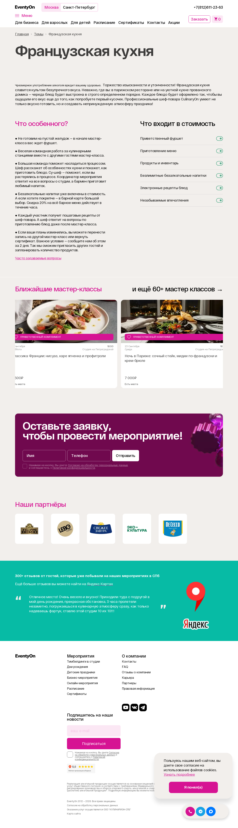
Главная (22, 34)
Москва (51, 7)
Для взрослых (55, 22)
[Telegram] (143, 707)
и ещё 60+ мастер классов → (177, 289)
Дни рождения (77, 666)
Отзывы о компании (136, 672)
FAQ (125, 666)
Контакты (156, 22)
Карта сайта (74, 814)
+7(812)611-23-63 (208, 7)
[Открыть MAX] (211, 811)
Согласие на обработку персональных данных (98, 465)
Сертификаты (131, 22)
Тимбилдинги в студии (83, 661)
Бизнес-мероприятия (82, 677)
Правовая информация (138, 688)
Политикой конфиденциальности (74, 467)
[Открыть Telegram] (200, 811)
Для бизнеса (26, 22)
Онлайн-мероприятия (82, 683)
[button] (23, 15)
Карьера (128, 677)
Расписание (104, 22)
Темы (38, 34)
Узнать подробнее (179, 774)
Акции (174, 22)
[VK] (134, 707)
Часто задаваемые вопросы (38, 258)
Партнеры (129, 683)
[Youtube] (125, 707)
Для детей (80, 22)
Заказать (199, 19)
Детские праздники (81, 672)
